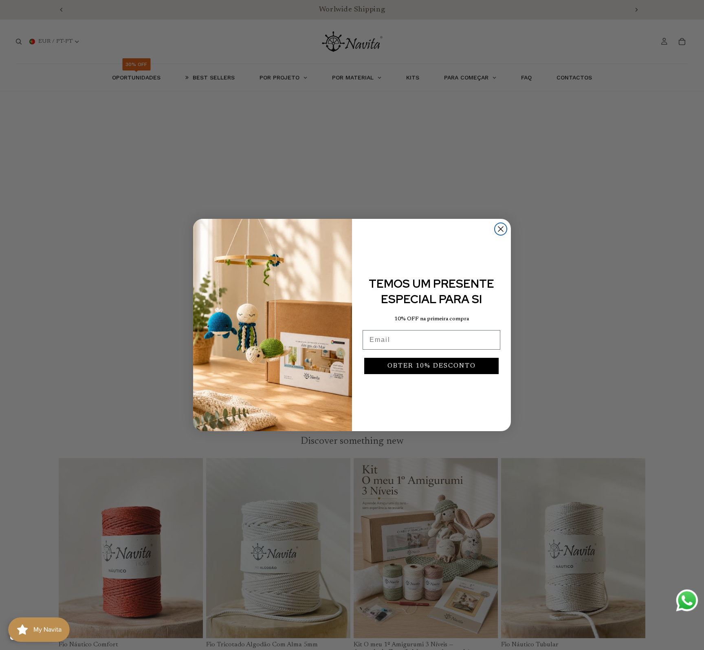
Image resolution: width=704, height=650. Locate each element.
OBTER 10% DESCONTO (431, 366)
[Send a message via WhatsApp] (687, 600)
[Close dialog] (501, 229)
